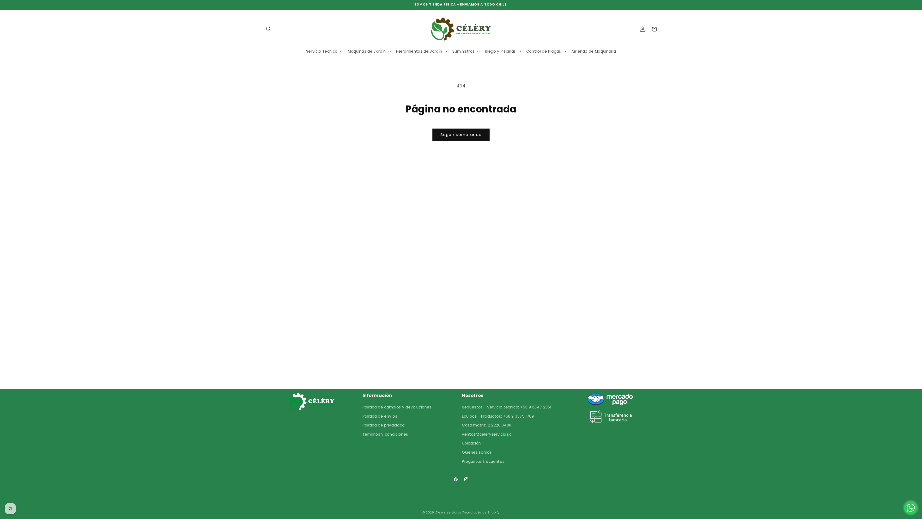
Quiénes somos (477, 452)
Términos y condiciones (385, 434)
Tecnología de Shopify (481, 512)
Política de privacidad (384, 425)
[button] (268, 29)
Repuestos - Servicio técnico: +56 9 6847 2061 (507, 407)
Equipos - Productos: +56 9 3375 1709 (498, 416)
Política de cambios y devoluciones (397, 407)
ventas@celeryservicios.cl (487, 434)
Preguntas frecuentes (483, 461)
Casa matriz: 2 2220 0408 (486, 425)
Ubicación (471, 443)
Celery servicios (448, 512)
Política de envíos (380, 416)
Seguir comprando (461, 134)
